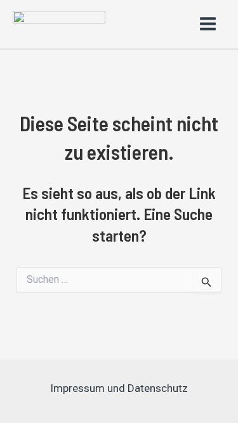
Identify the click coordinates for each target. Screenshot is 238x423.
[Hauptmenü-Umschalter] (208, 24)
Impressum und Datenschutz (119, 388)
